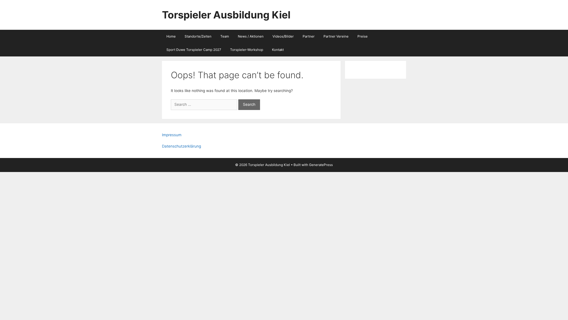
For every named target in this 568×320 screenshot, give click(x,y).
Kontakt (278, 50)
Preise (362, 36)
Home (171, 36)
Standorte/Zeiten (198, 36)
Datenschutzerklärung (181, 146)
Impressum (171, 135)
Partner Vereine (336, 36)
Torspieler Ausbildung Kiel (226, 15)
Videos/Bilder (283, 36)
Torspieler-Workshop (246, 50)
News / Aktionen (251, 36)
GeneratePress (321, 165)
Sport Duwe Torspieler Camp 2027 (193, 50)
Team (224, 36)
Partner (309, 36)
